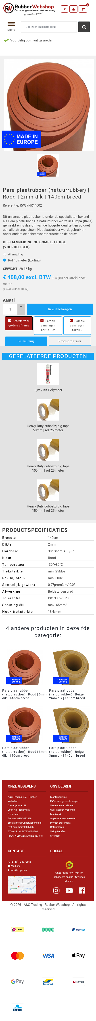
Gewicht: (10, 269)
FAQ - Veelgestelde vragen (64, 801)
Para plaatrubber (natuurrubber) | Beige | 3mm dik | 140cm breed (67, 751)
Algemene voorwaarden (63, 818)
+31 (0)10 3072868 (20, 861)
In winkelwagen (60, 309)
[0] (83, 9)
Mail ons (16, 866)
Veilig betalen (57, 831)
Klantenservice (58, 797)
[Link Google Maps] (22, 882)
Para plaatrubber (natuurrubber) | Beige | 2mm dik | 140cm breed (67, 694)
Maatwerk (55, 814)
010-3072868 (24, 818)
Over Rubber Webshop (62, 809)
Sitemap (55, 835)
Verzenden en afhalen (62, 805)
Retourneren (57, 827)
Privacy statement (60, 822)
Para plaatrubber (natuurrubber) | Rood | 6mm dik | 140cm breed (24, 694)
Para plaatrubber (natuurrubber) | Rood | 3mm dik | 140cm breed (24, 751)
